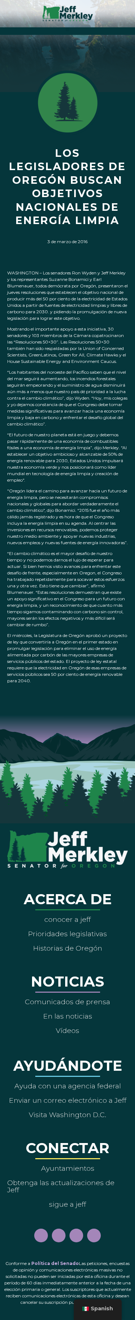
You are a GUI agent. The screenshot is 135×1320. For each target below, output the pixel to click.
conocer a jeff (67, 919)
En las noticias (67, 1016)
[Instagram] (59, 1235)
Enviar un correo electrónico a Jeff (67, 1100)
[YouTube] (76, 1235)
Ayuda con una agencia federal (67, 1085)
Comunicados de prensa (67, 1001)
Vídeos (67, 1030)
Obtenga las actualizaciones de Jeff (60, 1186)
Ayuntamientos (67, 1168)
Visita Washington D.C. (67, 1114)
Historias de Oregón (67, 948)
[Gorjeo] (94, 1235)
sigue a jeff (67, 1204)
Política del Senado (55, 1263)
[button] (67, 29)
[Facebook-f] (41, 1235)
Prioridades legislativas (67, 933)
